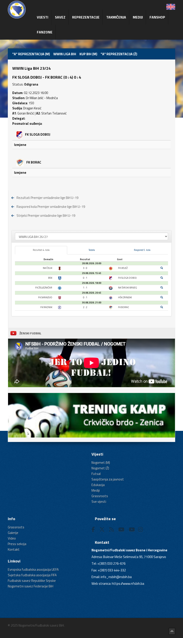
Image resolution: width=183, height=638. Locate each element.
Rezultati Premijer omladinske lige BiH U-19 (47, 197)
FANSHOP (157, 17)
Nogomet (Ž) (100, 468)
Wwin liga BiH (64, 54)
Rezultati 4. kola (41, 250)
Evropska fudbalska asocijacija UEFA (33, 569)
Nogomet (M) (101, 462)
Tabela (92, 250)
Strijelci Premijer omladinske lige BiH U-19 (46, 215)
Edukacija (98, 484)
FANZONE (44, 32)
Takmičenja (116, 17)
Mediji (138, 17)
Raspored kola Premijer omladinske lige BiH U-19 (51, 206)
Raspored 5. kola (142, 250)
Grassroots (100, 496)
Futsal (96, 473)
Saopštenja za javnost (108, 479)
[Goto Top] (172, 631)
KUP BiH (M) (88, 54)
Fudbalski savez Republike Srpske (32, 580)
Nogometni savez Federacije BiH (30, 586)
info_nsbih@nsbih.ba (116, 576)
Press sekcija (17, 543)
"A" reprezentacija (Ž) (119, 54)
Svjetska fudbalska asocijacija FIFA (32, 575)
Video (12, 538)
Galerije (13, 532)
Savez (60, 17)
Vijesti (42, 17)
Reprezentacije (86, 17)
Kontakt (14, 549)
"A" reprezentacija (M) (31, 54)
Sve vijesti (99, 501)
